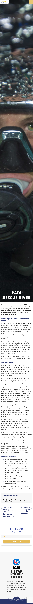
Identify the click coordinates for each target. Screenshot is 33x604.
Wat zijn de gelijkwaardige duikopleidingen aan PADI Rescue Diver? (15, 500)
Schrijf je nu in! (16, 542)
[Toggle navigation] (31, 2)
